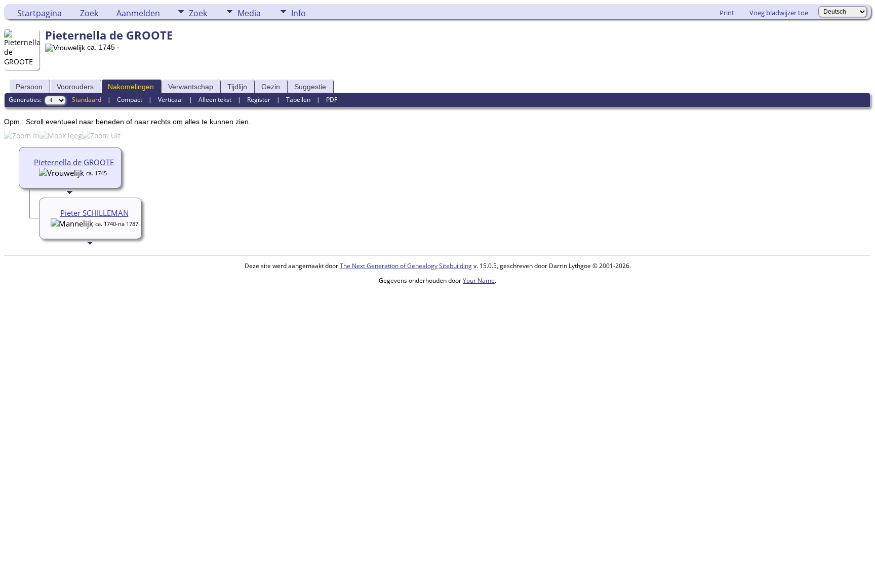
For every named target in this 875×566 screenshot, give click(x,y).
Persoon (29, 87)
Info (298, 13)
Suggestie (310, 87)
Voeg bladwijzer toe (778, 12)
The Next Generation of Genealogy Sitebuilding (406, 265)
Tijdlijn (237, 87)
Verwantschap (190, 87)
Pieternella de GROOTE (74, 162)
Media (249, 13)
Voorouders (75, 87)
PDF (331, 99)
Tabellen (298, 99)
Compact (129, 99)
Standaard (86, 99)
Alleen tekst (214, 99)
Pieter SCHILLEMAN (94, 213)
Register (258, 99)
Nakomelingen (131, 87)
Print (727, 12)
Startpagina (39, 13)
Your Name (479, 280)
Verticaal (170, 99)
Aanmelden (138, 13)
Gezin (270, 87)
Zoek (89, 13)
